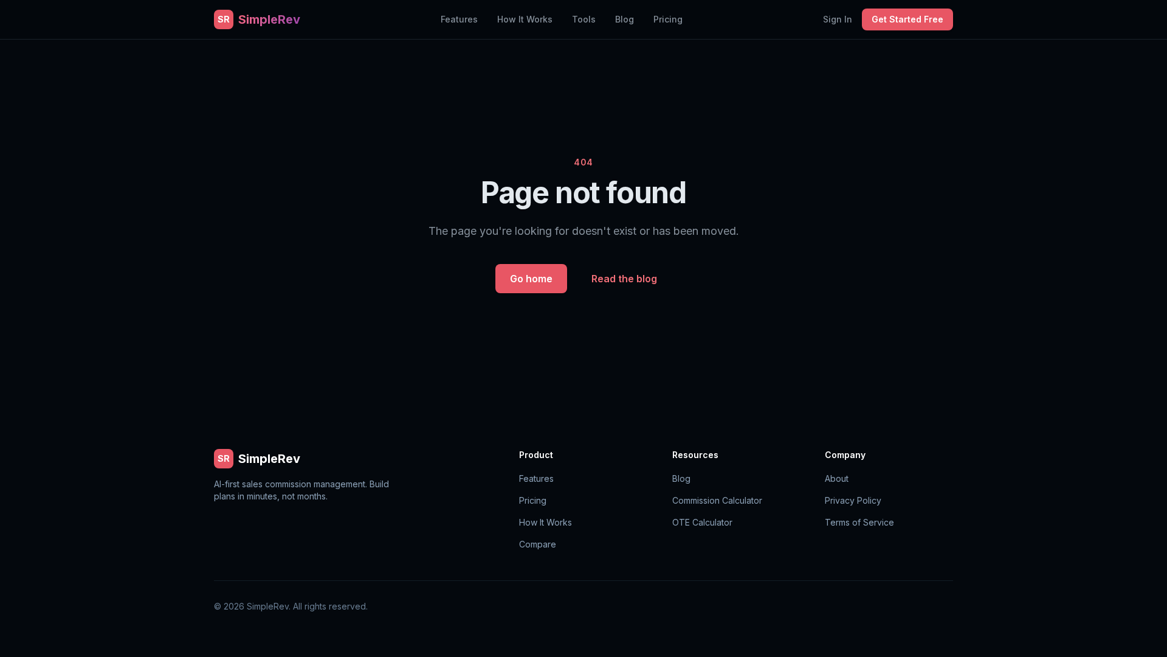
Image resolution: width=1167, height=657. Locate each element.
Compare (537, 544)
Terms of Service (859, 522)
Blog (624, 19)
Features (459, 19)
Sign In (837, 19)
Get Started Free (907, 19)
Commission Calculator (717, 500)
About (837, 478)
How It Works (525, 19)
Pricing (668, 19)
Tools (584, 19)
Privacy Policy (853, 500)
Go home (531, 279)
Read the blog (624, 279)
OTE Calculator (702, 522)
